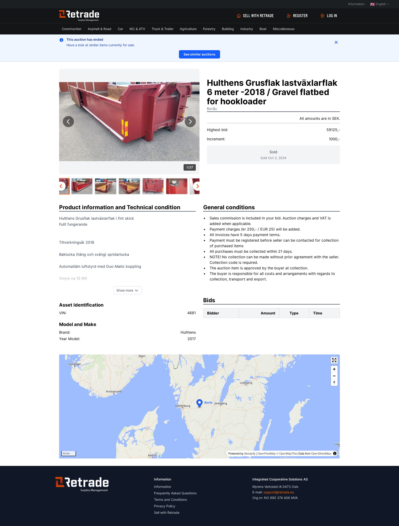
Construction (71, 29)
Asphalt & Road (99, 29)
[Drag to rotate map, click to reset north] (334, 382)
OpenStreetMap (321, 453)
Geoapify (249, 453)
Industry (246, 29)
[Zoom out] (334, 375)
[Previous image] (68, 121)
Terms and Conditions (170, 499)
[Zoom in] (334, 369)
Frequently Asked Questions (175, 493)
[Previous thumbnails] (61, 186)
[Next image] (190, 121)
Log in (332, 15)
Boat (263, 29)
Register (300, 15)
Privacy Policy (164, 506)
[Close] (336, 42)
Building (228, 29)
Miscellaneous (284, 29)
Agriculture (188, 29)
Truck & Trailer (162, 29)
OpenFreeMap (266, 453)
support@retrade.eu (278, 492)
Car (120, 29)
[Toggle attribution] (335, 453)
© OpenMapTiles (287, 453)
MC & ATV (137, 29)
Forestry (209, 29)
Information (356, 4)
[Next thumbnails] (197, 186)
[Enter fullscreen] (334, 360)
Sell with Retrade (258, 15)
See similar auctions (199, 54)
